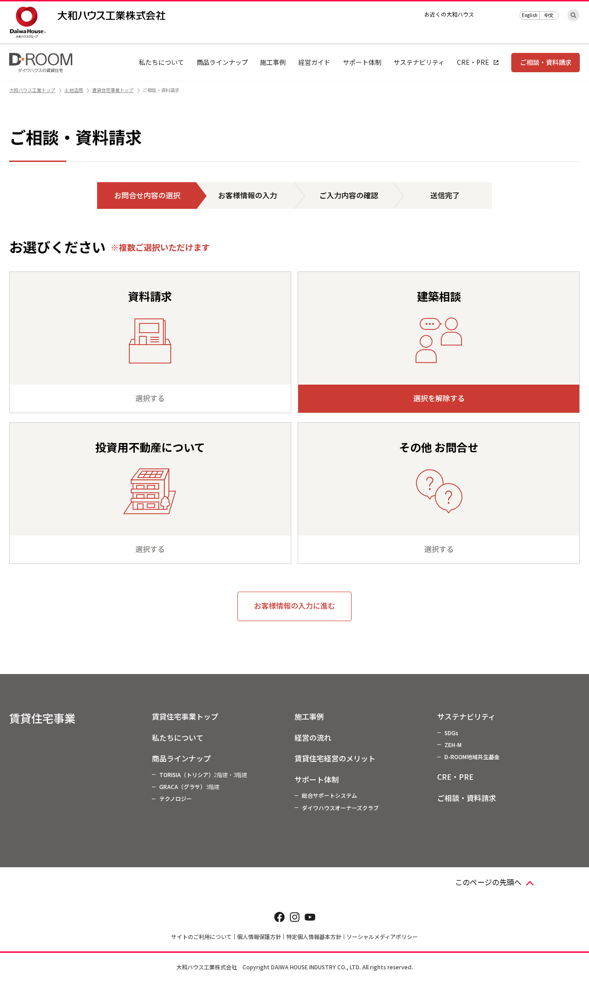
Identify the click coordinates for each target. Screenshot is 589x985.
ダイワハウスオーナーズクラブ (340, 808)
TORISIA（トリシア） (203, 774)
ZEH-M (453, 745)
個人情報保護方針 (259, 936)
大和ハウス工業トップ (32, 89)
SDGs (451, 733)
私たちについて (177, 737)
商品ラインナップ (181, 758)
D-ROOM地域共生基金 (472, 756)
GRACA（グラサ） (189, 786)
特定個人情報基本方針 (313, 936)
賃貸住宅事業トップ (112, 89)
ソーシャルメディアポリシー (382, 936)
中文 (549, 15)
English (529, 15)
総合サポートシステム (329, 795)
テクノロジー (175, 798)
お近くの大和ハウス (449, 14)
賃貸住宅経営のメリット (334, 758)
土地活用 (73, 89)
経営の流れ (312, 737)
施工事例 (309, 716)
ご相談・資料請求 (546, 62)
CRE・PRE (455, 776)
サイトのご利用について (201, 936)
